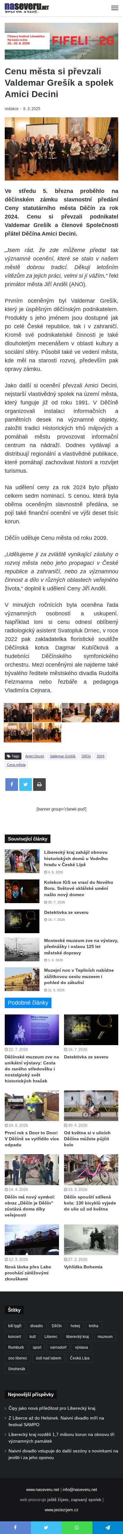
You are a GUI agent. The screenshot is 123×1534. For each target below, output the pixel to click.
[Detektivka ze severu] (22, 921)
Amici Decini (34, 756)
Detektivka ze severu (66, 912)
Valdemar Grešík (63, 756)
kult (33, 1336)
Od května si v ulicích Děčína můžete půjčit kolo (87, 1138)
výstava (81, 1347)
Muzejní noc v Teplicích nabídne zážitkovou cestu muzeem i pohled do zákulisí (79, 976)
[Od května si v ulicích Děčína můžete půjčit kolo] (91, 1105)
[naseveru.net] (27, 8)
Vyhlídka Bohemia (83, 1266)
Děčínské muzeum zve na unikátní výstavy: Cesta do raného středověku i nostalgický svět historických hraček (32, 1068)
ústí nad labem (48, 1358)
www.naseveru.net (42, 1489)
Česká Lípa (80, 1358)
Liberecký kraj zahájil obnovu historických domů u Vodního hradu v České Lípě (76, 858)
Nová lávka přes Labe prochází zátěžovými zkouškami (28, 1272)
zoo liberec (17, 1358)
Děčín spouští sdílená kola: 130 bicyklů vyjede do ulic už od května (90, 1202)
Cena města (16, 765)
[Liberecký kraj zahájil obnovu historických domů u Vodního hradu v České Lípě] (22, 861)
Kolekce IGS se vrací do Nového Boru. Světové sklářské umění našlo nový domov (78, 888)
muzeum (105, 1336)
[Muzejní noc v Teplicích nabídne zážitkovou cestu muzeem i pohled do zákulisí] (22, 979)
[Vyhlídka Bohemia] (91, 1239)
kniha (93, 1326)
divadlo (36, 1326)
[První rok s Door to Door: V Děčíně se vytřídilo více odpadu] (32, 1105)
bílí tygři (14, 1326)
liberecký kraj (77, 1336)
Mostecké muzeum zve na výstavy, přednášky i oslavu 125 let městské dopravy (81, 946)
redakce (12, 109)
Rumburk (16, 1347)
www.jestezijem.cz (62, 1509)
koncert (14, 1336)
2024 (100, 756)
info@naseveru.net (80, 1489)
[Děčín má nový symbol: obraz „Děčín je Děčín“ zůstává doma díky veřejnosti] (32, 1169)
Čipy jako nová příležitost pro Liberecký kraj (52, 1408)
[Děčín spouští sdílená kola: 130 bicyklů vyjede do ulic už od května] (91, 1169)
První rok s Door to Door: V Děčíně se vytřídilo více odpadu (32, 1138)
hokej (75, 1326)
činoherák (16, 1369)
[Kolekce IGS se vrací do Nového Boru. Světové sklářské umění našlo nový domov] (22, 891)
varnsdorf (58, 1347)
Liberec (50, 1336)
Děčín (86, 756)
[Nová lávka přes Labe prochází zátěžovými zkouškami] (32, 1239)
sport (37, 1347)
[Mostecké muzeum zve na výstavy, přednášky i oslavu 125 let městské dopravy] (22, 949)
